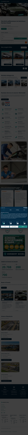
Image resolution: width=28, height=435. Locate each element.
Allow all (23, 226)
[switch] (11, 223)
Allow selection (14, 226)
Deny (5, 226)
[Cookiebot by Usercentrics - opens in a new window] (24, 207)
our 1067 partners (5, 213)
